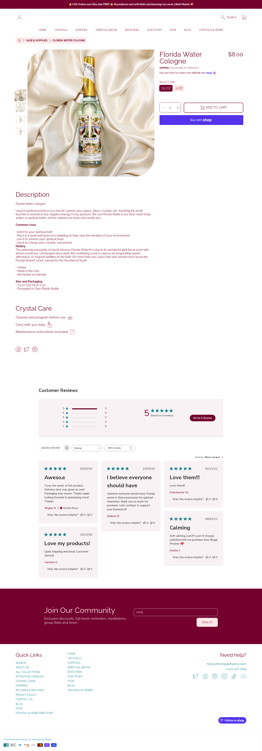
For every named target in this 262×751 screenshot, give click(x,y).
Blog (19, 704)
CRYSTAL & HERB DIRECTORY (34, 713)
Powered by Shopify (42, 739)
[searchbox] (51, 448)
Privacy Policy (26, 694)
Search (21, 663)
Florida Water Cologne (69, 40)
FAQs (19, 708)
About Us (22, 667)
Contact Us (24, 699)
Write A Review (202, 418)
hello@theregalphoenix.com (226, 664)
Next (150, 113)
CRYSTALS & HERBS (80, 690)
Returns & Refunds (30, 690)
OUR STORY (75, 676)
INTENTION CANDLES (29, 676)
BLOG (71, 685)
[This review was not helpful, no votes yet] (88, 515)
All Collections (28, 672)
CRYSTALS (74, 658)
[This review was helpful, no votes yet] (82, 515)
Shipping (164, 68)
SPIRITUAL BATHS (79, 667)
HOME (71, 653)
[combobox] (87, 448)
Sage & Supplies (36, 40)
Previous (31, 113)
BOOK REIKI (75, 671)
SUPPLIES (74, 662)
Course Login (25, 681)
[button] (230, 17)
